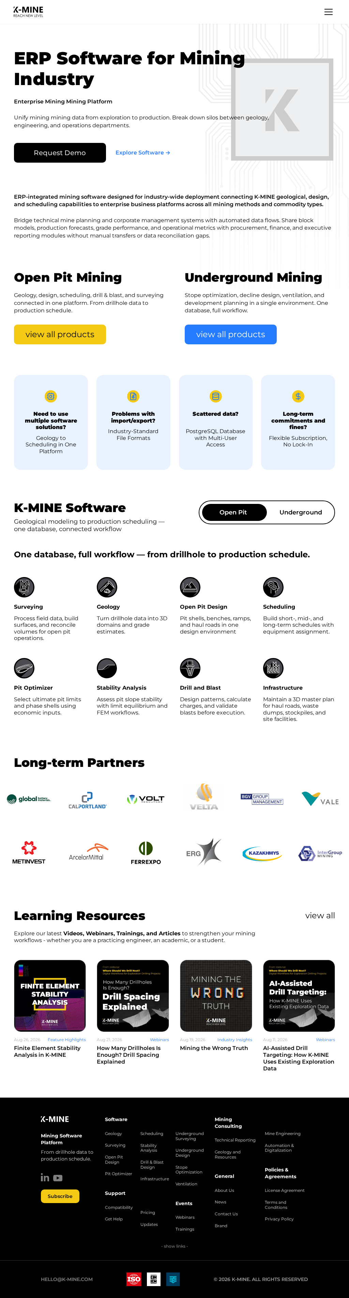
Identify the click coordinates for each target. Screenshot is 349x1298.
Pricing (147, 1212)
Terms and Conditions (276, 1205)
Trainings (185, 1229)
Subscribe (60, 1196)
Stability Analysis (148, 1148)
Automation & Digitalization (279, 1148)
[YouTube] (57, 1178)
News (220, 1202)
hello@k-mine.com (67, 1279)
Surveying (115, 1145)
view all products (60, 334)
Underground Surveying (190, 1136)
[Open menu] (328, 12)
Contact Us (226, 1214)
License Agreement (285, 1190)
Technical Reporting (235, 1140)
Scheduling (151, 1133)
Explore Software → (143, 152)
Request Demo (60, 153)
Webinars (185, 1217)
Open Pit (233, 512)
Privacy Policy (279, 1219)
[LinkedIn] (45, 1177)
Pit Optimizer (118, 1173)
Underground (300, 512)
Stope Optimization (189, 1170)
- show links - (174, 1246)
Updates (149, 1224)
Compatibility (119, 1207)
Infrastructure (154, 1179)
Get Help (114, 1219)
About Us (224, 1190)
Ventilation (186, 1184)
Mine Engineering (283, 1133)
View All (320, 915)
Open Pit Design (114, 1160)
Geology (113, 1133)
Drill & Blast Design (152, 1165)
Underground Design (190, 1153)
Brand (221, 1225)
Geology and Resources (228, 1155)
